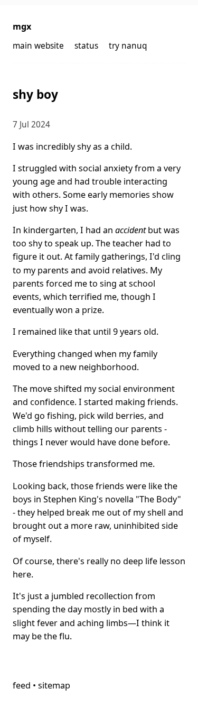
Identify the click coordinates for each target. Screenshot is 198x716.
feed (22, 685)
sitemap (54, 685)
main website (38, 45)
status (86, 45)
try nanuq (128, 45)
